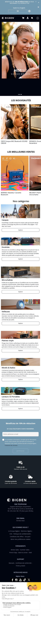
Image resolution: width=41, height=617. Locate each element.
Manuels (11, 563)
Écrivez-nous (20, 520)
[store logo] (8, 18)
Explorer (20, 230)
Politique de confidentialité (22, 534)
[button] (18, 94)
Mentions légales (26, 531)
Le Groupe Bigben (14, 531)
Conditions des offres (17, 536)
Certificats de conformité (23, 563)
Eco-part (27, 536)
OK (18, 11)
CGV (11, 534)
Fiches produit (20, 566)
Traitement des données (11, 445)
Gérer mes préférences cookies (20, 539)
